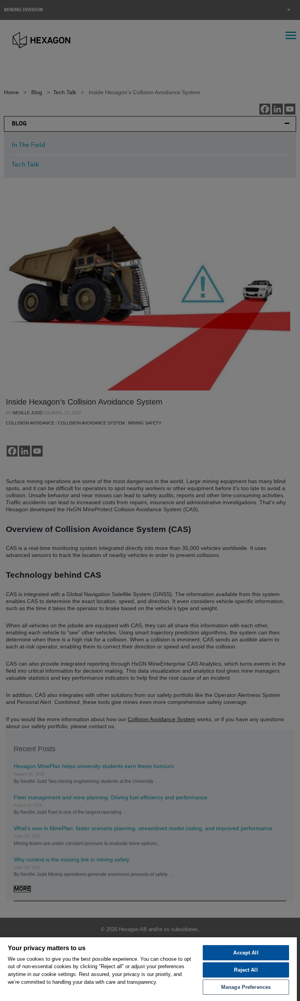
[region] (148, 969)
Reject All (245, 970)
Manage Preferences (246, 987)
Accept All (245, 953)
